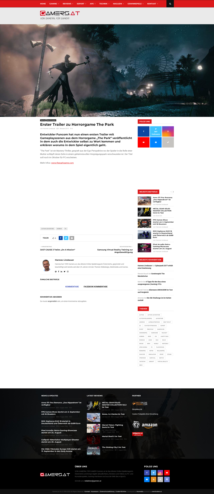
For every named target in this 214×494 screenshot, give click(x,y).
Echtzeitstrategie (151, 325)
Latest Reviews (95, 396)
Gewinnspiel (143, 332)
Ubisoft (151, 361)
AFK (92, 4)
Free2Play (150, 329)
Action (141, 315)
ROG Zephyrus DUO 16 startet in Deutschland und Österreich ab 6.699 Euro (163, 234)
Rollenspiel (161, 350)
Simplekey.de (137, 409)
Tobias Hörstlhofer (110, 430)
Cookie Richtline (121, 491)
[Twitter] (153, 472)
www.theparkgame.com (62, 163)
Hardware (154, 332)
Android (142, 322)
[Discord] (167, 479)
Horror (59, 228)
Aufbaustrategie (154, 322)
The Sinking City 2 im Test (113, 447)
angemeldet (52, 301)
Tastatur (142, 361)
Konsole (142, 340)
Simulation (152, 354)
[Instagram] (160, 472)
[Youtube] (167, 472)
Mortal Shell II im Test (112, 436)
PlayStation (160, 347)
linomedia (140, 491)
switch (161, 358)
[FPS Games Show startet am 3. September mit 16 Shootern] (144, 223)
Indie (149, 336)
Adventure (159, 318)
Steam (169, 354)
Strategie (142, 358)
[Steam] (160, 479)
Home (43, 4)
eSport (80, 4)
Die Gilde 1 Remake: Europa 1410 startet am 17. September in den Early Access (61, 450)
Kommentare (72, 287)
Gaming (53, 4)
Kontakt (151, 4)
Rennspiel (142, 350)
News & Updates (51, 120)
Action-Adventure (47, 228)
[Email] (147, 479)
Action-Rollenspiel (145, 318)
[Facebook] (147, 472)
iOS (156, 336)
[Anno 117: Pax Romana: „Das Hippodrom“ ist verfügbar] (144, 200)
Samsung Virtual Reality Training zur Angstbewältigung (115, 251)
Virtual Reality (163, 361)
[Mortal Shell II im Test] (93, 439)
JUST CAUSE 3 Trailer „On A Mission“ (57, 250)
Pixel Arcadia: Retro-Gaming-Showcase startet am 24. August (162, 246)
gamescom (160, 329)
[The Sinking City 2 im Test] (93, 450)
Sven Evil (159, 216)
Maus (164, 340)
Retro (151, 350)
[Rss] (153, 479)
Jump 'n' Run (164, 336)
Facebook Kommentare (95, 287)
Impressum (95, 491)
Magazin (117, 4)
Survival (152, 358)
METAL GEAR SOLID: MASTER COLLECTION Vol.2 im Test (162, 211)
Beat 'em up (167, 322)
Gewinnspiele (135, 4)
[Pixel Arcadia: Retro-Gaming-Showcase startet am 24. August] (144, 247)
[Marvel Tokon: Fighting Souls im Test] (93, 428)
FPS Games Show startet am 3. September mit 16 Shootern (163, 222)
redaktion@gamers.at (92, 481)
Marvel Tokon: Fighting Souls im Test (112, 426)
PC (65, 228)
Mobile (156, 343)
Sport (161, 354)
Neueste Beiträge (148, 192)
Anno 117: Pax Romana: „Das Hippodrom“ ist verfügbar (162, 199)
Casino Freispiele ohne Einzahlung (145, 414)
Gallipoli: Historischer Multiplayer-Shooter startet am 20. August (60, 441)
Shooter (142, 354)
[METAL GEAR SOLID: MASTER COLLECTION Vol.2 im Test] (144, 212)
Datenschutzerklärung (107, 491)
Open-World (143, 347)
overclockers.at (157, 491)
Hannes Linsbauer (49, 128)
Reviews (67, 4)
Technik (103, 4)
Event (141, 329)
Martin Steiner (109, 450)
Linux (150, 340)
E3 (140, 325)
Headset (164, 332)
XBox (140, 365)
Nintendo (165, 343)
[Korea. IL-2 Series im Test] (93, 417)
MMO (148, 343)
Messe (141, 343)
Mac (157, 340)
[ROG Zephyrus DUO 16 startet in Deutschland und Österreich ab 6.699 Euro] (144, 234)
